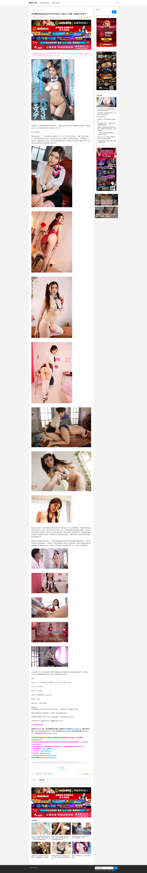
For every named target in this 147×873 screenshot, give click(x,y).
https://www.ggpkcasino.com (48, 757)
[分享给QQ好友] (87, 17)
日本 (103, 870)
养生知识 (43, 10)
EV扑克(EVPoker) (39, 724)
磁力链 (99, 870)
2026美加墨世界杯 (44, 3)
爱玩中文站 (33, 3)
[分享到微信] (84, 17)
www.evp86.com (76, 729)
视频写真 (114, 870)
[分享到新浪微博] (82, 17)
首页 (38, 10)
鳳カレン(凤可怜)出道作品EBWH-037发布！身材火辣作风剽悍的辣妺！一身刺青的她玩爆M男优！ (61, 838)
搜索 (97, 9)
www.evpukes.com (44, 753)
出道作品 (109, 870)
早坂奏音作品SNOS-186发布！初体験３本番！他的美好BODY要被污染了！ (61, 857)
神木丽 (44, 773)
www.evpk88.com (48, 748)
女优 (105, 870)
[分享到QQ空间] (90, 17)
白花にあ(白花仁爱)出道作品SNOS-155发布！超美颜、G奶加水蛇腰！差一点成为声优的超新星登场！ (40, 838)
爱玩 (35, 17)
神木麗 (50, 773)
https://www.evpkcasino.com (48, 755)
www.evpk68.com (46, 750)
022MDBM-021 (102, 117)
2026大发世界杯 (55, 3)
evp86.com (64, 731)
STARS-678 (38, 773)
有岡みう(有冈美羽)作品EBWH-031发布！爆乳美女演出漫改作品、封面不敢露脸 (107, 129)
